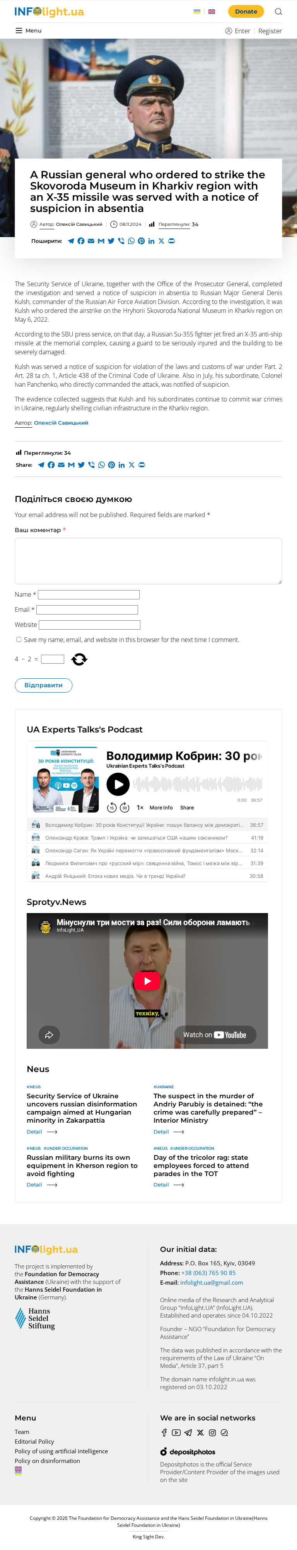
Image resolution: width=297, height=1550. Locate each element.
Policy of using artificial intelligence (61, 1451)
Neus (35, 1086)
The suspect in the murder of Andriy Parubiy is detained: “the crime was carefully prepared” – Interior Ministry (208, 1108)
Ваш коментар (40, 530)
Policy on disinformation (47, 1461)
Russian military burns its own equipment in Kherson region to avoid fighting (82, 1166)
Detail (34, 1131)
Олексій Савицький (70, 224)
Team (22, 1432)
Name (25, 594)
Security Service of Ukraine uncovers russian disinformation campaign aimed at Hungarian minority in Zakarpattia (82, 1108)
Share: (24, 465)
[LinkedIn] (151, 241)
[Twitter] (111, 241)
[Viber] (121, 241)
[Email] (91, 241)
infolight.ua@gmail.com (211, 1282)
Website (26, 624)
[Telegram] (71, 241)
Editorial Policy (34, 1441)
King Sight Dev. (149, 1537)
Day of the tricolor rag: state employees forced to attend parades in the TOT (201, 1166)
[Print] (171, 241)
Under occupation (66, 1148)
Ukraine (165, 1086)
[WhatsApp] (131, 241)
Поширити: (46, 241)
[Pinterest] (141, 241)
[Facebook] (81, 241)
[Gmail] (101, 241)
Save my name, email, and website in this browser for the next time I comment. (131, 639)
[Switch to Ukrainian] (197, 11)
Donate (246, 11)
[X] (161, 241)
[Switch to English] (211, 11)
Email (25, 609)
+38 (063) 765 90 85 (208, 1273)
